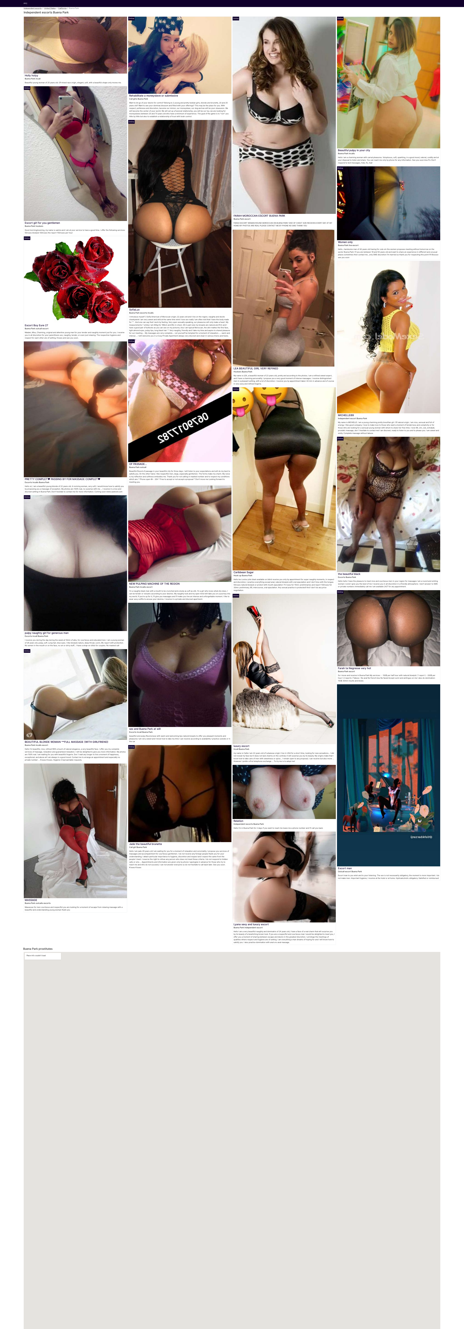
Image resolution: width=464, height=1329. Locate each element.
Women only (345, 242)
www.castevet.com (114, 492)
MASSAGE (31, 900)
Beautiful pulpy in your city (354, 150)
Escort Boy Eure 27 (36, 325)
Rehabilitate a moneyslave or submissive (153, 95)
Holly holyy (31, 75)
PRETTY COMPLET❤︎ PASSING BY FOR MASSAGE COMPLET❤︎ (62, 479)
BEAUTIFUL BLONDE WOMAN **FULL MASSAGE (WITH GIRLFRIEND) (66, 741)
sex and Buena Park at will (145, 728)
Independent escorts (33, 8)
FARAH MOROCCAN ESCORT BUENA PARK (259, 215)
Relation (238, 820)
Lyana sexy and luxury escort (251, 924)
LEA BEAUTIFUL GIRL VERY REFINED (256, 368)
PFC (25, 3)
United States (50, 8)
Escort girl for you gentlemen (42, 222)
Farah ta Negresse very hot (354, 668)
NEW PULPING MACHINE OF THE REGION (154, 583)
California (62, 8)
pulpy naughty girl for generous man (47, 632)
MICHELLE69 (346, 415)
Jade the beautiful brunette (145, 843)
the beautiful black (349, 573)
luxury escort (241, 746)
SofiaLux (134, 309)
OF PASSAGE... (138, 464)
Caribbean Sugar (244, 572)
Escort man (345, 868)
